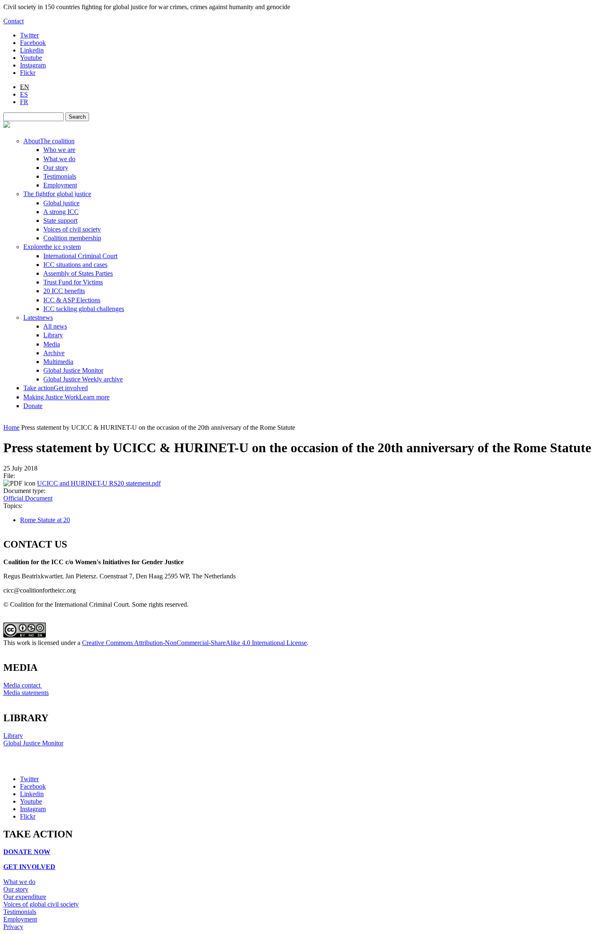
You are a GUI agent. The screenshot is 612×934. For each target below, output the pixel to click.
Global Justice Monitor (33, 743)
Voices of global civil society (41, 904)
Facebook (33, 42)
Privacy (13, 926)
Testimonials (19, 911)
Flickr (27, 72)
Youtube (31, 57)
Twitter (29, 35)
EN (24, 86)
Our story (15, 889)
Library (13, 735)
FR (24, 101)
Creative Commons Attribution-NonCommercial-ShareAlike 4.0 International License (194, 642)
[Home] (6, 125)
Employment (20, 919)
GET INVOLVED (29, 866)
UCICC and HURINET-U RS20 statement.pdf (99, 483)
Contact (13, 21)
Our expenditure (24, 896)
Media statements (26, 692)
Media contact (22, 685)
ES (24, 94)
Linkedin (32, 50)
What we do (19, 881)
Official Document (27, 498)
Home (11, 427)
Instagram (33, 65)
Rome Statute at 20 (45, 519)
